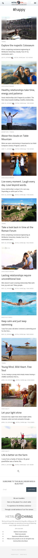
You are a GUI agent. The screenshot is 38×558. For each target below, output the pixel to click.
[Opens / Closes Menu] (35, 3)
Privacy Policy (15, 554)
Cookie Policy (23, 554)
